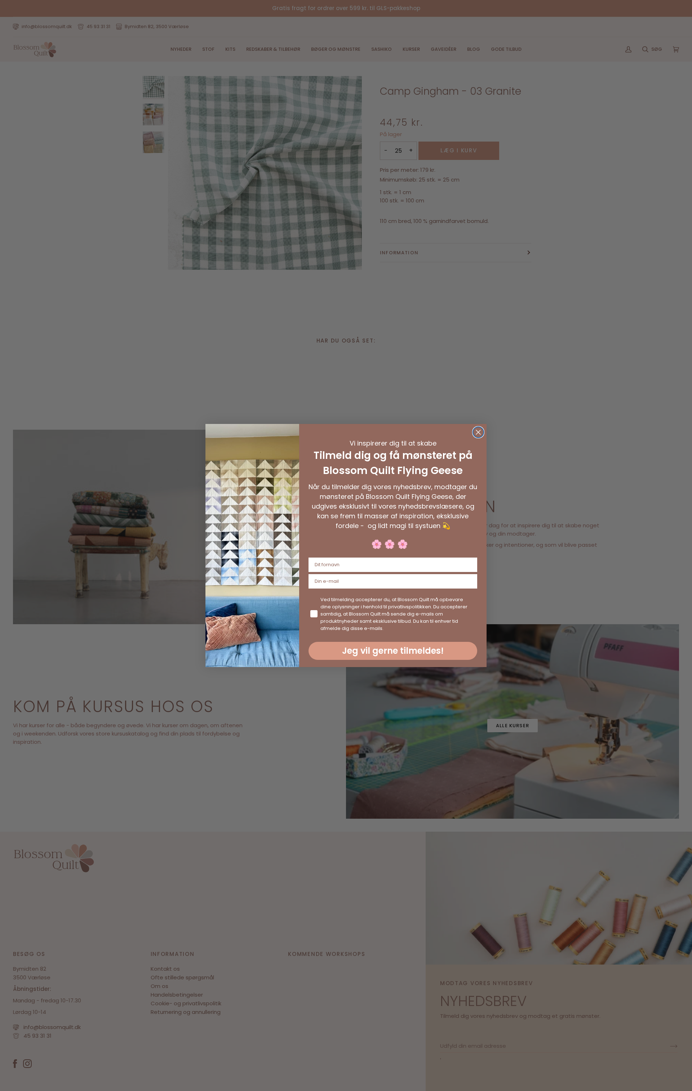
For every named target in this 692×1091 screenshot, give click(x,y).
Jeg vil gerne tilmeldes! (393, 651)
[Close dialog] (478, 432)
